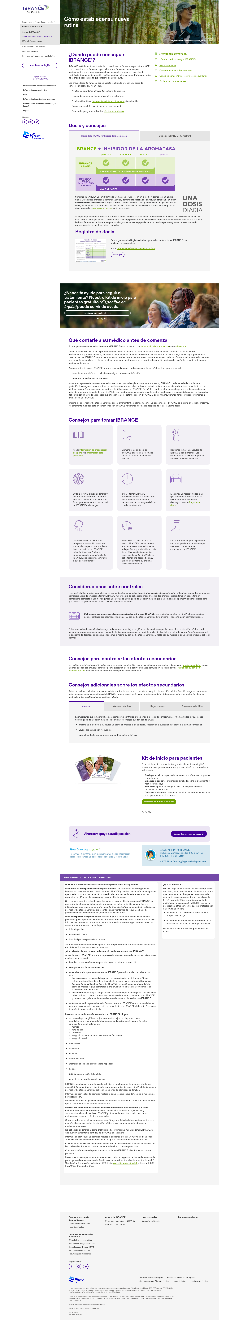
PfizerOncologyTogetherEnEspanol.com (186, 861)
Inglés (25, 110)
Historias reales (149, 1217)
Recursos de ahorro (30, 51)
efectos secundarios (114, 111)
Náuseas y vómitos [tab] (121, 706)
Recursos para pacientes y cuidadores (82, 1235)
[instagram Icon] (78, 1266)
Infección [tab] (86, 706)
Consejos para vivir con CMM (81, 1247)
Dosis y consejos (167, 65)
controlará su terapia (102, 208)
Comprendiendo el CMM (79, 1223)
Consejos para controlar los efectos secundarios (183, 76)
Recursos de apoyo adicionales (82, 1243)
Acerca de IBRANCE (31, 32)
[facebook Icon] (71, 1266)
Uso (25, 94)
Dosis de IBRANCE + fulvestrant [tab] (175, 136)
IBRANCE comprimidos (32, 41)
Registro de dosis (90, 250)
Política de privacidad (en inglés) (180, 1277)
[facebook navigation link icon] (24, 121)
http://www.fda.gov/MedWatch (80, 1292)
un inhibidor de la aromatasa (155, 346)
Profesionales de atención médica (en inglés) (39, 104)
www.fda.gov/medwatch (125, 1163)
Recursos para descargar (79, 1250)
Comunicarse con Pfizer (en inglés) (154, 1281)
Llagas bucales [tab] (157, 706)
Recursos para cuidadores (80, 1254)
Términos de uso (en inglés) (151, 1277)
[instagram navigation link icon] (30, 121)
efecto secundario (192, 665)
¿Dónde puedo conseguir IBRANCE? (177, 59)
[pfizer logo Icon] (76, 1281)
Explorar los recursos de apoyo (187, 834)
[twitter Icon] (86, 1266)
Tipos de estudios (76, 1227)
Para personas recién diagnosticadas (79, 1219)
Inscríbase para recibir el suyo (97, 313)
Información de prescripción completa (39, 85)
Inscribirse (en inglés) (199, 1281)
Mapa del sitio (179, 1281)
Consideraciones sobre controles (176, 70)
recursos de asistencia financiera (108, 101)
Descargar (117, 254)
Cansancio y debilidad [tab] (192, 706)
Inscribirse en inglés (40, 65)
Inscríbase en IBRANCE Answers (159, 801)
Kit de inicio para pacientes (172, 81)
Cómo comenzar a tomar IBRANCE (37, 36)
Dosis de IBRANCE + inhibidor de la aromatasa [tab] (104, 136)
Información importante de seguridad (39, 99)
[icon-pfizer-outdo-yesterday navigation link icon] (33, 140)
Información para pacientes (35, 90)
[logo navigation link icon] (36, 14)
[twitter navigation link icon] (36, 121)
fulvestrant (180, 346)
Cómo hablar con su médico (80, 1240)
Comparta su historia (150, 1221)
